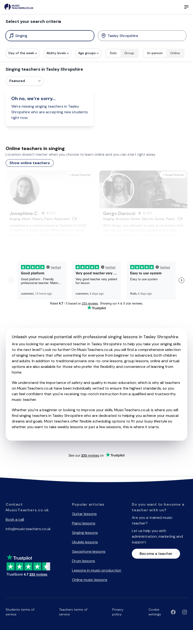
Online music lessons (89, 579)
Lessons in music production (96, 570)
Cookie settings (155, 611)
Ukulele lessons (85, 542)
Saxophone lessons (88, 551)
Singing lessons (85, 532)
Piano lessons (83, 523)
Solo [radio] (113, 53)
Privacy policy (117, 611)
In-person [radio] (155, 53)
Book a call (15, 519)
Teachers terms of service (73, 611)
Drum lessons (83, 560)
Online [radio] (175, 53)
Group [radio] (129, 53)
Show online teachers (29, 162)
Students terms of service (20, 611)
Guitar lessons (84, 513)
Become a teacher (156, 553)
